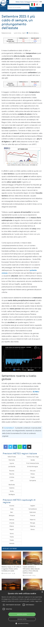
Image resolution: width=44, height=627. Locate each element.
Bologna (11, 515)
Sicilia (12, 491)
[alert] (22, 608)
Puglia (33, 477)
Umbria (11, 477)
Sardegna (12, 494)
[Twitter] (10, 447)
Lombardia (11, 466)
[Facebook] (6, 447)
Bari (11, 512)
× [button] (42, 592)
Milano (12, 526)
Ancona (11, 505)
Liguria (12, 463)
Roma (32, 529)
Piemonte (12, 460)
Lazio (11, 480)
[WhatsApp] (20, 447)
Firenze (32, 515)
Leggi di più (38, 601)
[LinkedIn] (15, 447)
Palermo (32, 519)
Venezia (11, 543)
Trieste (12, 540)
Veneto (32, 460)
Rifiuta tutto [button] (22, 619)
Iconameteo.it (9, 428)
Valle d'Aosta (12, 456)
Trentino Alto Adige (33, 456)
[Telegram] (24, 447)
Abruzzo (32, 470)
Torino (12, 533)
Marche (11, 474)
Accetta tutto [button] (22, 614)
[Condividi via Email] (29, 447)
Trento (12, 537)
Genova (11, 519)
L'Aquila (11, 523)
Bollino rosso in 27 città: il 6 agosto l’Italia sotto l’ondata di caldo (11, 569)
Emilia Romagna (32, 466)
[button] (22, 623)
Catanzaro (32, 512)
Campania (32, 480)
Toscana (11, 470)
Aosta (11, 509)
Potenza (32, 526)
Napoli (12, 529)
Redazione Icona (6, 33)
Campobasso (33, 509)
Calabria (11, 488)
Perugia (32, 523)
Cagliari (32, 505)
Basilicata (12, 484)
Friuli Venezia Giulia (32, 463)
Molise (33, 474)
